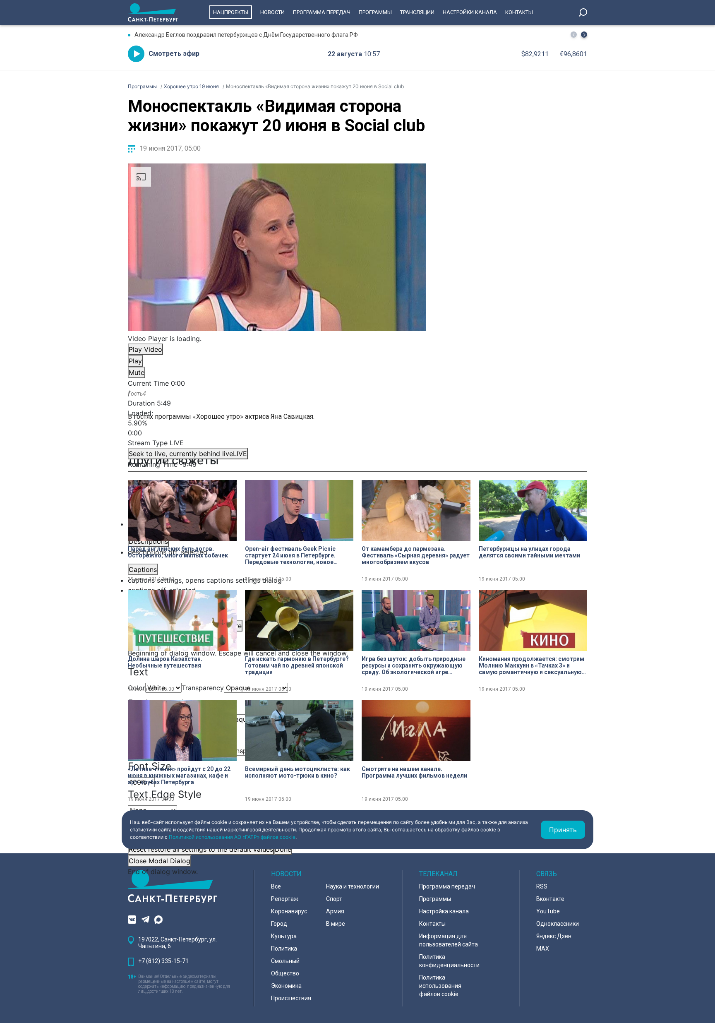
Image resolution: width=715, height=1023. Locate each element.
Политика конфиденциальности (449, 960)
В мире (335, 923)
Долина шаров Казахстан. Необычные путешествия (165, 662)
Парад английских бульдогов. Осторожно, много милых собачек (178, 552)
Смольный (285, 961)
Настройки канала (470, 12)
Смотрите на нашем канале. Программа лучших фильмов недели (414, 772)
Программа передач (321, 12)
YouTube (548, 911)
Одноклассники (557, 923)
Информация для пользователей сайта (448, 940)
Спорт (334, 899)
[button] (584, 34)
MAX (542, 948)
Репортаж (284, 899)
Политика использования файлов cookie (440, 985)
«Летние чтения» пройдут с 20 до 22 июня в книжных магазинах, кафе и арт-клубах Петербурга (179, 775)
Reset (201, 849)
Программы (375, 12)
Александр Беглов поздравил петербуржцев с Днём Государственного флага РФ (246, 34)
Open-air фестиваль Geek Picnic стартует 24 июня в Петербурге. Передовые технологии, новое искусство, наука (290, 555)
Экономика (286, 985)
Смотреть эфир (174, 54)
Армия (335, 911)
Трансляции (417, 12)
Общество (285, 973)
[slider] (277, 423)
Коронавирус (289, 911)
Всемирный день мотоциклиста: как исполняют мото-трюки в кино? (297, 772)
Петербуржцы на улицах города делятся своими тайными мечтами (529, 552)
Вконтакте (550, 899)
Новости (272, 12)
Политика (284, 948)
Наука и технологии (352, 886)
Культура (284, 936)
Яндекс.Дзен (553, 936)
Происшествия (291, 998)
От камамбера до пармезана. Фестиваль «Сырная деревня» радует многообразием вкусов (416, 555)
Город (279, 923)
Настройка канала (444, 911)
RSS (541, 886)
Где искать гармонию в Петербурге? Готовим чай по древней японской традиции (297, 665)
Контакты (519, 12)
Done (283, 849)
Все (276, 886)
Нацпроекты (230, 12)
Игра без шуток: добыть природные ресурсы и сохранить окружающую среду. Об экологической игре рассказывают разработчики (413, 665)
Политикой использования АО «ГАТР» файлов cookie (232, 837)
